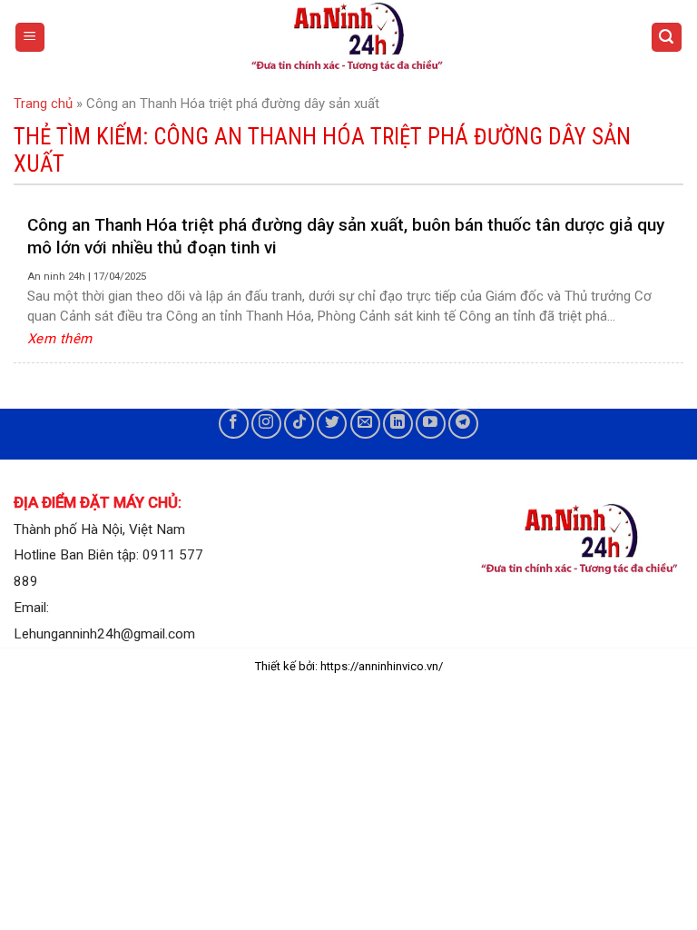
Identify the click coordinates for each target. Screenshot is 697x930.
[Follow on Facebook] (234, 424)
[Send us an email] (365, 424)
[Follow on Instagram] (266, 424)
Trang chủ (43, 103)
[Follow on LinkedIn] (398, 424)
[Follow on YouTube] (431, 424)
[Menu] (30, 38)
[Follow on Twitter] (332, 424)
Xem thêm (60, 338)
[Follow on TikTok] (299, 424)
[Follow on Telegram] (463, 424)
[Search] (667, 38)
